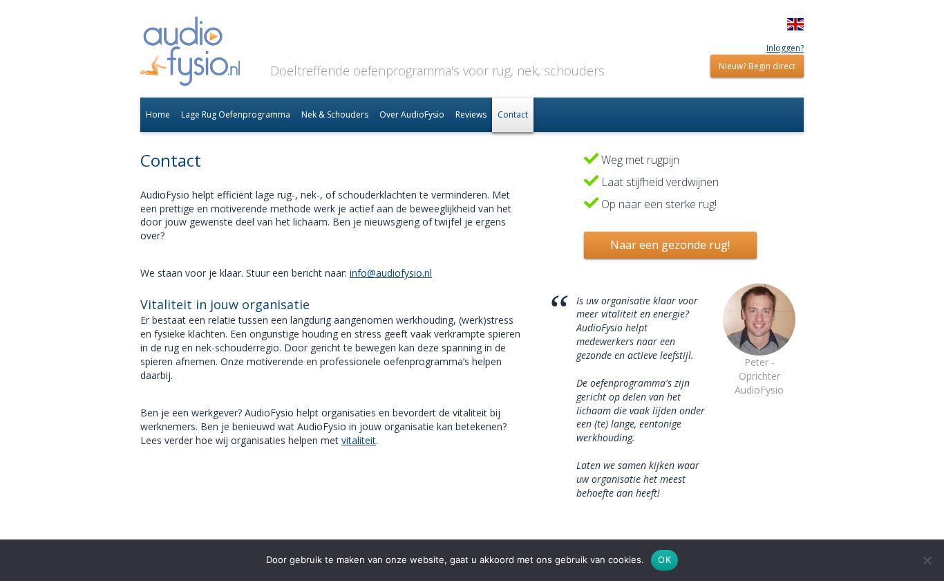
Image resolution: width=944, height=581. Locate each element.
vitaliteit (358, 440)
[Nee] (927, 560)
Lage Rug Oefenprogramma (235, 114)
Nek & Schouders (334, 114)
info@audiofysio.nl (391, 272)
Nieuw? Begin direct (757, 66)
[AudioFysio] (190, 53)
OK (664, 559)
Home (158, 114)
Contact (513, 114)
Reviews (471, 114)
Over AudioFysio (411, 114)
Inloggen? (785, 48)
